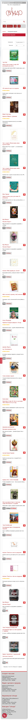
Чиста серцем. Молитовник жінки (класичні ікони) (11, 169)
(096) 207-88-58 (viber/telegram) (8, 676)
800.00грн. (8, 435)
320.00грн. (8, 202)
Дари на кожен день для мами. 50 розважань (11, 197)
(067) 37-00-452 (7, 699)
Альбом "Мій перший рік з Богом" (11, 270)
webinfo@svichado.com (6, 677)
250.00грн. (8, 585)
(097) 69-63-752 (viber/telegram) (8, 685)
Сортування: (10, 42)
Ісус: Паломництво (7, 349)
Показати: (11, 45)
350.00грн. (8, 150)
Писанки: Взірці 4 (7, 221)
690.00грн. (8, 462)
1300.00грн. (8, 303)
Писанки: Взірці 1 (7, 604)
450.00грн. (8, 358)
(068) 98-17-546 (5, 710)
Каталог (10, 26)
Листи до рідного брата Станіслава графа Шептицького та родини (11, 502)
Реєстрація (7, 2)
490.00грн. (8, 330)
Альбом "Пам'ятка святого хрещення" (12, 552)
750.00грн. (8, 70)
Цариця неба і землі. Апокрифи (10, 480)
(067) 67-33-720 (5, 687)
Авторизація (19, 2)
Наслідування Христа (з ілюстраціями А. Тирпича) (12, 630)
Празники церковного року (9, 429)
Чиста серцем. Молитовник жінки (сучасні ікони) (11, 143)
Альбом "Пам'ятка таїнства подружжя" (13, 576)
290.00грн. (8, 97)
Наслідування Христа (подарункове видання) (11, 528)
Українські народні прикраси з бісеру (12, 322)
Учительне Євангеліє (8, 656)
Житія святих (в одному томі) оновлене (13, 294)
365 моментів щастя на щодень (11, 88)
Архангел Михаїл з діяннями (10, 116)
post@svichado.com (5, 701)
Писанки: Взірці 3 (7, 247)
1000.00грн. (8, 125)
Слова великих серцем (8, 376)
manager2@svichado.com (6, 688)
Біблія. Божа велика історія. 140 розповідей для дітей (11, 65)
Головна (4, 31)
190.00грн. (8, 228)
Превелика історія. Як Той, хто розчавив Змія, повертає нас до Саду (13, 401)
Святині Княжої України (8, 453)
